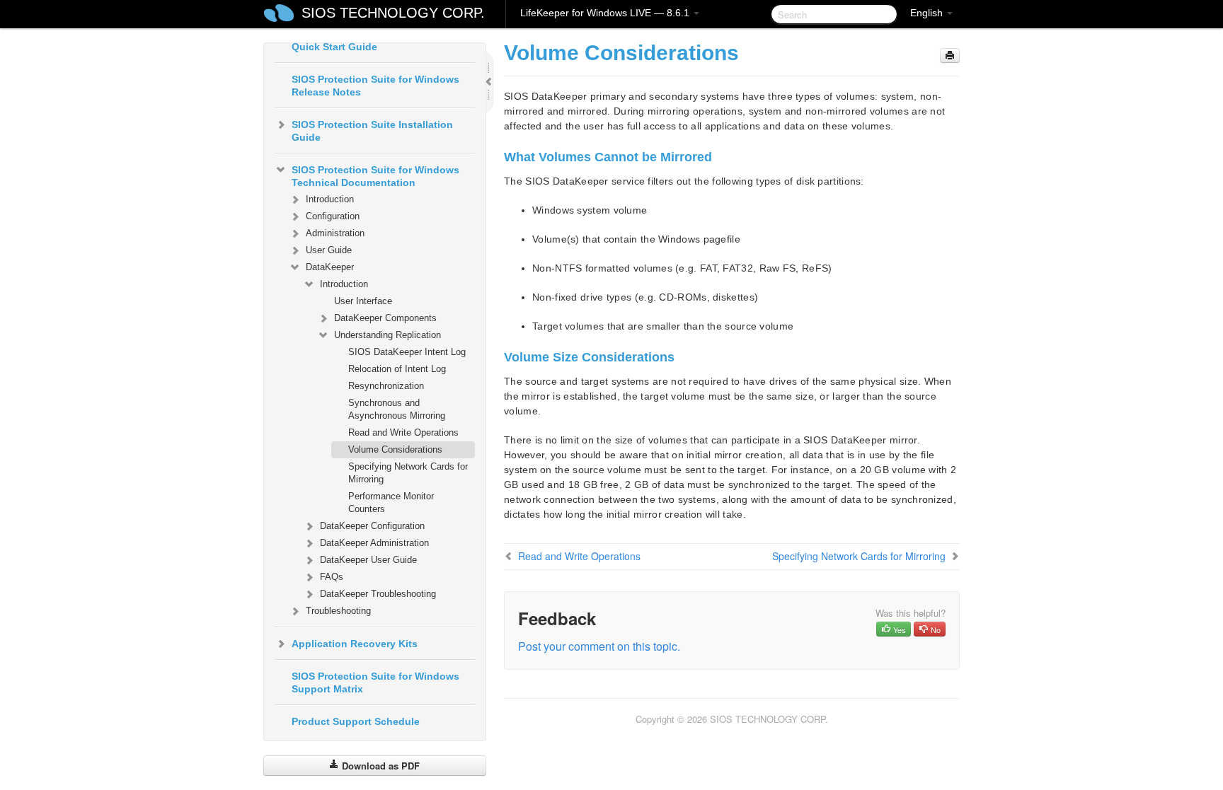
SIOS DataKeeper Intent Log (407, 352)
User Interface (363, 301)
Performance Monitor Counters (391, 502)
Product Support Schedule (356, 721)
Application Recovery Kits (355, 643)
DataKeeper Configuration (372, 526)
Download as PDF (379, 765)
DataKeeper (330, 267)
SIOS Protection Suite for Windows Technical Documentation (375, 176)
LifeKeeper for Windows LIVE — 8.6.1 (606, 12)
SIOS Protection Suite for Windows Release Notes (375, 86)
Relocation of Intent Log (397, 369)
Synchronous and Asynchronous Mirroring (396, 409)
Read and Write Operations (403, 432)
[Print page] (950, 55)
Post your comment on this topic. (599, 646)
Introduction (330, 199)
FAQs (331, 576)
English (928, 12)
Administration (335, 233)
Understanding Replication (387, 335)
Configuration (333, 216)
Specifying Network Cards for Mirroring (408, 472)
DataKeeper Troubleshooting (378, 593)
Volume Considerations (395, 449)
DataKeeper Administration (374, 543)
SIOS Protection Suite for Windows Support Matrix (375, 682)
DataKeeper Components (385, 318)
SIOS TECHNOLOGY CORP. (393, 13)
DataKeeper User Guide (368, 559)
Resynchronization (386, 386)
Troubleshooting (338, 610)
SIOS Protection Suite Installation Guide (372, 131)
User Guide (329, 250)
